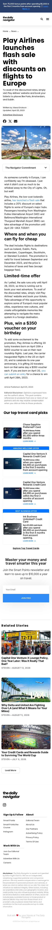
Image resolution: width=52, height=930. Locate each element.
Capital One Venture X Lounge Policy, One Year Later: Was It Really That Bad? (24, 660)
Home (5, 31)
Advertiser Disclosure (13, 114)
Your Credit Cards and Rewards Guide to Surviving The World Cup (24, 754)
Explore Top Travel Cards (26, 548)
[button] (4, 121)
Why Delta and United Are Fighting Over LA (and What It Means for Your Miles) (24, 708)
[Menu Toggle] (47, 18)
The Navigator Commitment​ (20, 167)
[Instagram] (4, 804)
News (13, 31)
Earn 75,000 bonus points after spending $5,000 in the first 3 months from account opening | (26, 5)
